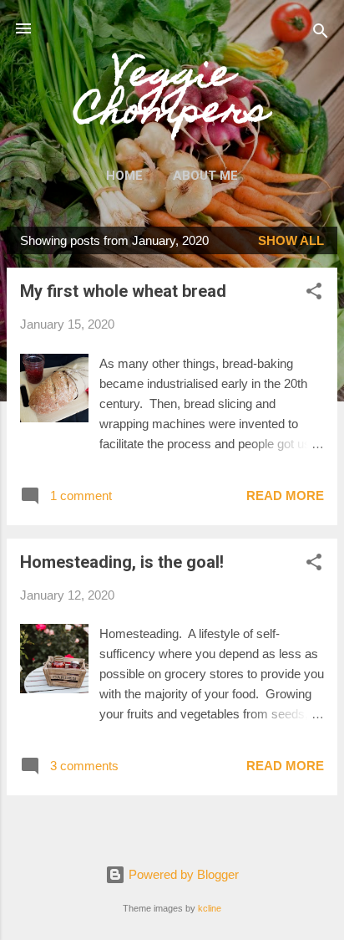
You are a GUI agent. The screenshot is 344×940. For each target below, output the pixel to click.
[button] (314, 294)
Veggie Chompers (172, 95)
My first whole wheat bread (123, 291)
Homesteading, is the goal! (122, 562)
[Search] (321, 33)
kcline (209, 908)
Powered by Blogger (182, 874)
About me (205, 175)
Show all (291, 240)
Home (124, 175)
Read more (285, 495)
